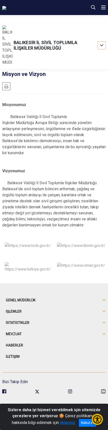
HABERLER (14, 345)
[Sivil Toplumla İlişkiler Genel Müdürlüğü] (36, 7)
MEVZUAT (14, 334)
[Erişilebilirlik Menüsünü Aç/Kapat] (97, 419)
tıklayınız (67, 422)
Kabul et (87, 423)
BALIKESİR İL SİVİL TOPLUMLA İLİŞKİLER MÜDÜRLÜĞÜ (45, 45)
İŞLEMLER (14, 311)
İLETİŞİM (13, 357)
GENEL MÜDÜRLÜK (21, 300)
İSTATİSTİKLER (17, 323)
